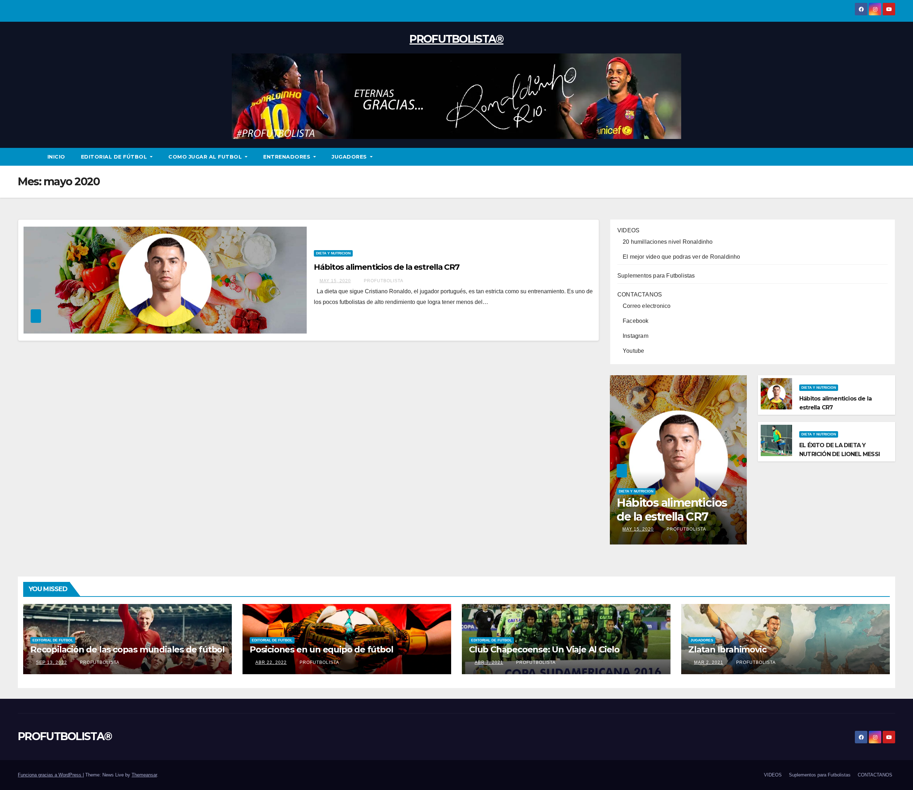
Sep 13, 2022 (51, 662)
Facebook (636, 321)
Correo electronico (647, 306)
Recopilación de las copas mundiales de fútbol (127, 649)
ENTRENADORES (287, 157)
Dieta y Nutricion (333, 253)
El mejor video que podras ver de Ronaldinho (681, 257)
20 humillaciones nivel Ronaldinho (668, 242)
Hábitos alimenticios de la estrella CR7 (386, 267)
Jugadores (701, 640)
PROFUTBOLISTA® (456, 39)
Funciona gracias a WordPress (50, 775)
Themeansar (144, 775)
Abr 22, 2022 (271, 662)
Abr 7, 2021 (489, 662)
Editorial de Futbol (52, 640)
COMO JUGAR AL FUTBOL (206, 157)
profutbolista (382, 280)
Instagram (635, 336)
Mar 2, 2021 (708, 662)
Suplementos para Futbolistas (656, 276)
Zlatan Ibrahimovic (727, 649)
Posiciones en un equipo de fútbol (321, 649)
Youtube (633, 351)
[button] (890, 157)
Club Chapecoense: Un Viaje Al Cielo (544, 649)
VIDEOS (628, 230)
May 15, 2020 (335, 280)
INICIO (56, 157)
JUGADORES (350, 157)
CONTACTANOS (639, 294)
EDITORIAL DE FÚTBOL (115, 157)
